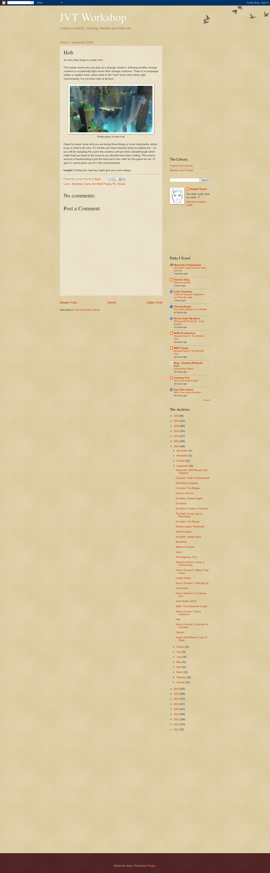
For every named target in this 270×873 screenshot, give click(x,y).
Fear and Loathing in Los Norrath (190, 309)
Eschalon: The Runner (187, 521)
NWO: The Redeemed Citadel (191, 606)
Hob (178, 619)
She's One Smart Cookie (186, 380)
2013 (177, 719)
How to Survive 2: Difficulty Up (192, 583)
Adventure (77, 184)
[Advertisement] (190, 96)
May (179, 662)
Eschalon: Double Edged (189, 498)
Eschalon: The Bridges (188, 488)
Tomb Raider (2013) (186, 601)
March (180, 672)
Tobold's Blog (182, 279)
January (181, 682)
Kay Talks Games (183, 389)
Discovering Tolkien (183, 368)
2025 (177, 420)
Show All (206, 400)
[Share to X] (117, 179)
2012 (177, 724)
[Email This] (110, 179)
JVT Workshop (93, 17)
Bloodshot (181, 541)
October (181, 460)
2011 (177, 729)
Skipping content (182, 282)
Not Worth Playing (101, 184)
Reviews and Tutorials (181, 170)
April (179, 667)
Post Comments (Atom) (87, 309)
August (181, 646)
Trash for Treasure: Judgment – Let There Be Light (189, 296)
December (182, 450)
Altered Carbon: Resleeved (190, 526)
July (179, 652)
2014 (177, 714)
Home (111, 302)
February (182, 677)
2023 (177, 431)
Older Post (155, 302)
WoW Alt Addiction (184, 333)
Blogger (151, 865)
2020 (177, 446)
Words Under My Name (187, 318)
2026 (177, 416)
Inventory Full (182, 377)
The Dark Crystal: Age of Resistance (189, 515)
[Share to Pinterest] (124, 179)
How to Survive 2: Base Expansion (188, 613)
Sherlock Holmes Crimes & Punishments (190, 563)
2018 (177, 693)
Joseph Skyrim (198, 189)
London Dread (183, 578)
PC (114, 184)
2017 (177, 699)
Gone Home (182, 588)
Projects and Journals (181, 165)
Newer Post (68, 302)
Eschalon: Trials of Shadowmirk (193, 478)
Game (87, 184)
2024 (177, 426)
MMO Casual (181, 348)
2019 (177, 689)
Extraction (181, 503)
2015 (177, 709)
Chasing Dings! (182, 306)
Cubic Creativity (183, 291)
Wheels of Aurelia (185, 547)
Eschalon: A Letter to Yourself (191, 508)
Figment (180, 632)
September (183, 466)
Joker (179, 552)
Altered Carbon (184, 531)
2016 (177, 704)
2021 (177, 441)
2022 (177, 436)
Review (121, 184)
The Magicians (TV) (186, 557)
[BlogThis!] (113, 179)
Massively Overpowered (187, 265)
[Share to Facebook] (120, 179)
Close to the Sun (185, 493)
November (182, 455)
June (179, 657)
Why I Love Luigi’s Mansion (187, 392)
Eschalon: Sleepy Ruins (188, 536)
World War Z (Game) (187, 483)
